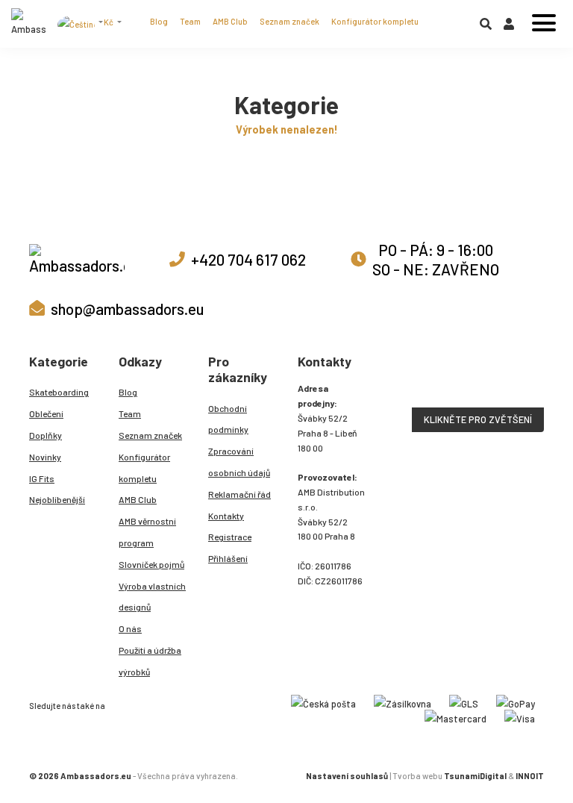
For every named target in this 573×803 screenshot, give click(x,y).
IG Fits (41, 478)
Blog (159, 21)
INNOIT (530, 776)
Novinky (45, 457)
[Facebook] (133, 704)
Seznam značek (289, 21)
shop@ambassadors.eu (127, 308)
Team (190, 21)
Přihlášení (228, 558)
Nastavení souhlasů (347, 776)
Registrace (229, 536)
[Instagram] (117, 704)
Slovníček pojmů (151, 564)
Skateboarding (59, 392)
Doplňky (45, 435)
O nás (130, 628)
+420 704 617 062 (248, 259)
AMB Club (230, 21)
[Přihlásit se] (509, 27)
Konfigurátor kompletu (375, 21)
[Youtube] (149, 704)
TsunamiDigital (475, 776)
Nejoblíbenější (57, 499)
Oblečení (46, 413)
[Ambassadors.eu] (29, 24)
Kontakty (226, 515)
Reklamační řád (239, 494)
